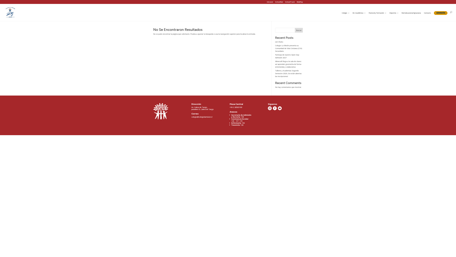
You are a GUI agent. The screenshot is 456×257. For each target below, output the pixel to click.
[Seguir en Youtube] (280, 108)
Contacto (427, 13)
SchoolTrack (290, 2)
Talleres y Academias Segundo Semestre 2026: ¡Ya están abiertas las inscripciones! (288, 73)
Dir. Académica (358, 13)
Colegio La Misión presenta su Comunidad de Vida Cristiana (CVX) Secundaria (288, 48)
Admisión (440, 13)
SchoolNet (279, 2)
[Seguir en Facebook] (275, 108)
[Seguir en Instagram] (270, 108)
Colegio (344, 13)
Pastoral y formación (376, 13)
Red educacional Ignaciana (411, 13)
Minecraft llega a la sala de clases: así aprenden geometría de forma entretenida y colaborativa (288, 64)
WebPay (300, 2)
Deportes (393, 13)
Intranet (270, 2)
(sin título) (279, 42)
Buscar (299, 30)
